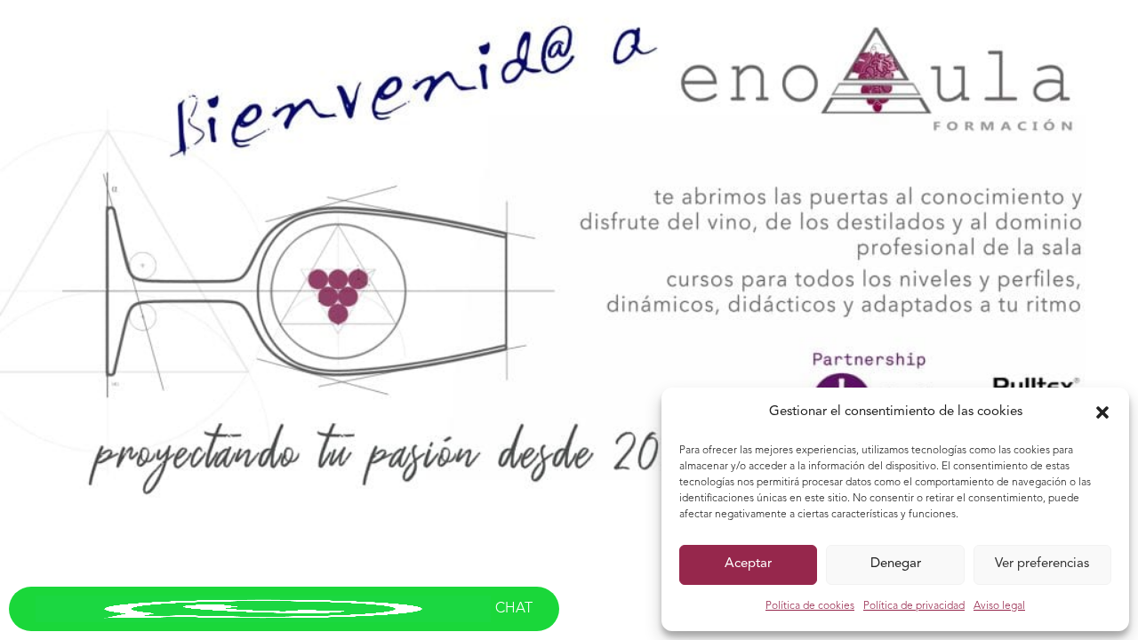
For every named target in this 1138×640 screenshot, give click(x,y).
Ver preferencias (1042, 564)
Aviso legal (999, 606)
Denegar (895, 564)
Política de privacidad (914, 606)
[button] (1102, 412)
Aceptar (748, 564)
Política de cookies (809, 606)
